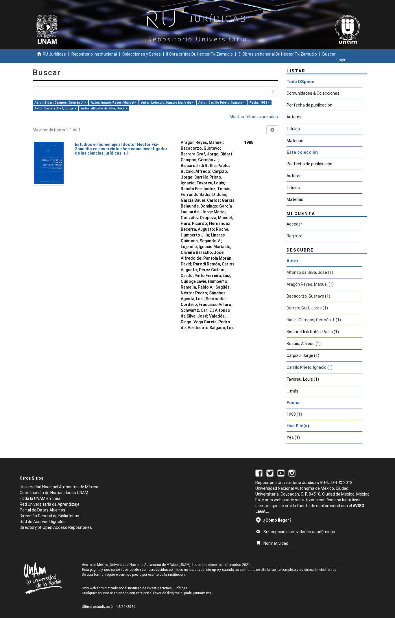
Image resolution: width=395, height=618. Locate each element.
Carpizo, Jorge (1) (303, 355)
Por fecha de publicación (309, 105)
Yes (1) (293, 437)
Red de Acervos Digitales (43, 521)
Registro (294, 236)
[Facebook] (259, 472)
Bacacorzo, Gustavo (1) (308, 296)
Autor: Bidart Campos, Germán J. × (60, 102)
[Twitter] (270, 472)
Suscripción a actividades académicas (299, 531)
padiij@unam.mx (197, 593)
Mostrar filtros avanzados (254, 116)
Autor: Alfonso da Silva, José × (104, 108)
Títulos (293, 128)
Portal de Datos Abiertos (42, 510)
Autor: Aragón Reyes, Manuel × (114, 102)
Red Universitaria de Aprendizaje (50, 504)
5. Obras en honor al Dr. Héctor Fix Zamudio (277, 54)
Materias (295, 140)
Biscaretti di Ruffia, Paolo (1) (313, 331)
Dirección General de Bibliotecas (49, 516)
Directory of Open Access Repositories (56, 527)
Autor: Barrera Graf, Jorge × (55, 108)
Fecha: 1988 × (260, 102)
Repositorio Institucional (94, 54)
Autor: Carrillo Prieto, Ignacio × (221, 102)
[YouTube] (281, 472)
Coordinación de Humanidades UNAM (54, 492)
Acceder (294, 224)
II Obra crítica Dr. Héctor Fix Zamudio (199, 54)
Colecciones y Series (141, 54)
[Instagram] (292, 472)
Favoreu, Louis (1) (303, 379)
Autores (294, 117)
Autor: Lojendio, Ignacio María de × (167, 102)
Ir (273, 91)
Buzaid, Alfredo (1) (304, 343)
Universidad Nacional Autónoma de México (59, 487)
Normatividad (275, 543)
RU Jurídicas (54, 54)
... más (292, 391)
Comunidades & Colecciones (313, 93)
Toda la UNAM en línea (40, 498)
